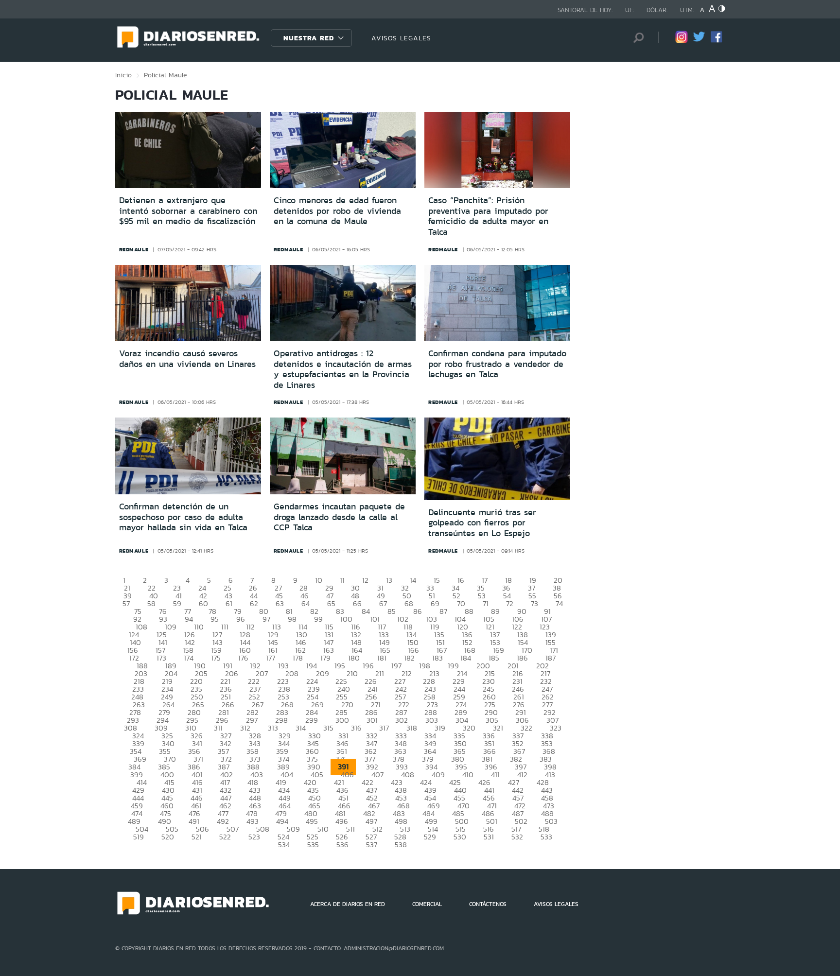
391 (343, 766)
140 (135, 642)
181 (381, 658)
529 (430, 837)
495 (312, 821)
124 (134, 634)
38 (557, 588)
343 (255, 743)
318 (411, 728)
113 (276, 627)
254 (312, 697)
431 (197, 790)
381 (487, 759)
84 (366, 611)
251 (226, 697)
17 (485, 580)
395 (461, 767)
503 (551, 821)
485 (458, 813)
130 (301, 634)
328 (255, 736)
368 (548, 751)
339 (138, 743)
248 (137, 697)
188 (142, 666)
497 (371, 821)
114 (302, 627)
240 (343, 689)
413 (550, 774)
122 (517, 627)
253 (283, 697)
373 (255, 759)
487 (518, 813)
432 (225, 790)
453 (401, 798)
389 (283, 767)
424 (426, 782)
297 (252, 720)
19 (532, 580)
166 (413, 650)
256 (371, 697)
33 (430, 588)
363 (400, 751)
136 (467, 634)
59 (177, 603)
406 (347, 774)
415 (169, 782)
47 (329, 596)
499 (431, 821)
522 (225, 837)
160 (245, 650)
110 (199, 627)
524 (283, 837)
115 (329, 627)
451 (343, 798)
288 (430, 712)
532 (517, 837)
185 (494, 658)
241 (373, 689)
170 (527, 650)
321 (498, 728)
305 (492, 720)
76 (163, 611)
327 (225, 736)
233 (138, 689)
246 (518, 689)
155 (550, 642)
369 (140, 759)
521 (197, 837)
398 (550, 767)
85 (391, 611)
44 (254, 596)
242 (401, 689)
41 (178, 596)
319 (440, 728)
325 (167, 736)
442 (518, 790)
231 (517, 681)
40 (153, 596)
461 (196, 806)
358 (252, 751)
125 (162, 634)
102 (402, 619)
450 (314, 798)
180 (354, 658)
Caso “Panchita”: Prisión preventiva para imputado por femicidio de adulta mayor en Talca (488, 216)
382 (516, 759)
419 (281, 782)
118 (408, 627)
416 (197, 782)
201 (513, 666)
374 (283, 759)
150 (413, 642)
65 (331, 603)
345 (313, 743)
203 (141, 673)
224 (312, 681)
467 (374, 806)
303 (431, 720)
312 (245, 728)
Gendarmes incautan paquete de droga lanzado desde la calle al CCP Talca (339, 517)
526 (342, 837)
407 (377, 774)
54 (507, 596)
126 (189, 634)
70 (461, 603)
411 (495, 774)
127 (217, 634)
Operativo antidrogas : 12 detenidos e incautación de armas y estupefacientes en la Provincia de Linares (343, 369)
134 (411, 634)
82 (314, 611)
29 (329, 588)
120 (462, 627)
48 (355, 596)
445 (167, 798)
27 (278, 588)
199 (453, 666)
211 (379, 673)
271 (376, 704)
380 (457, 759)
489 (134, 821)
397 (520, 767)
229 (459, 681)
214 (462, 673)
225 (341, 681)
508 (262, 829)
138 (522, 634)
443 (547, 790)
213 (434, 673)
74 (559, 603)
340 (168, 743)
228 (429, 681)
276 (519, 704)
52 (456, 596)
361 (341, 751)
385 (164, 767)
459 (137, 806)
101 (375, 619)
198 (424, 666)
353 (547, 743)
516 (488, 829)
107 (546, 619)
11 (342, 580)
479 (281, 813)
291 (520, 712)
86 (417, 611)
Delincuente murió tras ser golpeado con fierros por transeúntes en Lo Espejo (482, 523)
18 (508, 580)
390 (313, 767)
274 (461, 704)
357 (223, 751)
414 (142, 782)
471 (492, 806)
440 (460, 790)
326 (197, 736)
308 (130, 728)
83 (340, 611)
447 (225, 798)
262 (548, 697)
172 (134, 658)
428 (543, 782)
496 (341, 821)
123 (545, 627)
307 (552, 720)
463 (255, 806)
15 (437, 580)
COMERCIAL (427, 904)
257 (400, 697)
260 (489, 697)
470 (463, 806)
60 (203, 603)
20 (558, 580)
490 (164, 821)
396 (491, 767)
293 (133, 720)
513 (405, 829)
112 (250, 627)
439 (430, 790)
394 (431, 767)
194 (311, 666)
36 (506, 588)
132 (356, 634)
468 (403, 806)
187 (550, 658)
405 (317, 774)
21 (127, 588)
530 (460, 837)
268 (287, 704)
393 (402, 767)
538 (401, 844)
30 (355, 588)
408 (407, 774)
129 (273, 634)
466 (344, 806)
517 (516, 829)
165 (385, 650)
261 (518, 697)
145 (273, 642)
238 (284, 689)
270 (347, 704)
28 (303, 588)
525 (312, 837)
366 (489, 751)
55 (532, 596)
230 (488, 681)
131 (329, 634)
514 (433, 829)
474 (136, 813)
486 (488, 813)
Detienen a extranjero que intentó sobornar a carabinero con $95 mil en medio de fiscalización (188, 210)
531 (489, 837)
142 (190, 642)
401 (197, 774)
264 (168, 704)
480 (310, 813)
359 (282, 751)
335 (459, 736)
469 (433, 806)
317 (384, 728)
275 (489, 704)
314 (301, 728)
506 (202, 829)
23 (177, 588)
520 (167, 837)
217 (545, 673)
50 (406, 596)
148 (356, 642)
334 (430, 736)
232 (546, 681)
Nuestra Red (308, 38)
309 (161, 728)
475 (165, 813)
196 (368, 666)
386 (194, 767)
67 (383, 603)
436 (342, 790)
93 (163, 619)
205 (201, 673)
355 (165, 751)
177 (270, 658)
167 (442, 650)
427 (513, 782)
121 (490, 627)
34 (455, 588)
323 (555, 728)
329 (285, 736)
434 (284, 790)
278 (135, 712)
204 (171, 673)
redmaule (134, 249)
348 (401, 743)
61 (229, 603)
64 (305, 603)
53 (482, 596)
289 (461, 712)
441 (489, 790)
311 (218, 728)
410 (467, 774)
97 (266, 619)
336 (489, 736)
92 (137, 619)
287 (401, 712)
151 (440, 642)
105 (488, 619)
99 (318, 619)
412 (522, 774)
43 (228, 596)
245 (488, 689)
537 (371, 844)
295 (192, 720)
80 (263, 611)
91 (547, 611)
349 (430, 743)
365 (460, 751)
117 (382, 627)
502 (521, 821)
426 (484, 782)
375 (312, 759)
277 (547, 704)
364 (430, 751)
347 (371, 743)
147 (328, 642)
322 (526, 728)
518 (544, 829)
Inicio (123, 74)
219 (167, 681)
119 (434, 627)
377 (370, 759)
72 (509, 603)
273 (432, 704)
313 (273, 728)
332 (372, 736)
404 (286, 774)
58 (151, 603)
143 (217, 642)
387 (223, 767)
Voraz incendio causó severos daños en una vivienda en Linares (187, 358)
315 (328, 728)
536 (342, 844)
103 (431, 619)
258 (429, 697)
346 (342, 743)
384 (134, 767)
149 (384, 642)
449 (285, 798)
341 (197, 743)
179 (325, 658)
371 (198, 759)
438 (401, 790)
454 (430, 798)
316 (356, 728)
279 (164, 712)
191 (227, 666)
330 (314, 736)
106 (518, 619)
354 (135, 751)
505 (172, 829)
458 (547, 798)
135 (439, 634)
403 (256, 774)
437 (371, 790)
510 (323, 829)
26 (253, 588)
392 (372, 767)
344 (284, 743)
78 (212, 611)
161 (273, 650)
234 (167, 689)
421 (339, 782)
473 (548, 806)
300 (342, 720)
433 (255, 790)
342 (225, 743)
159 (216, 650)
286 (371, 712)
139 (550, 634)
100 (346, 619)
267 (257, 704)
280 (194, 712)
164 (356, 650)
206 (231, 673)
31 (380, 588)
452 (372, 798)
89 (495, 611)
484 (428, 813)
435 (313, 790)
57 (126, 603)
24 (202, 588)
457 (518, 798)
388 (253, 767)
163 (328, 650)
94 (189, 619)
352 (518, 743)
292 (549, 712)
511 (350, 829)
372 (226, 759)
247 (547, 689)
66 (357, 603)
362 (371, 751)
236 (226, 689)
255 (342, 697)
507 (233, 829)
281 (223, 712)
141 (162, 642)
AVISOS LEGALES (401, 38)
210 (352, 673)
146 (301, 642)
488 (547, 813)
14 (413, 580)
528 (400, 837)
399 (136, 774)
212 (407, 673)
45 (279, 596)
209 (322, 673)
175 (216, 658)
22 (152, 588)
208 (291, 673)
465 (314, 806)
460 (167, 806)
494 (282, 821)
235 (196, 689)
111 (224, 627)
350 (460, 743)
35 (481, 588)
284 (312, 712)
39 (127, 596)
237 (255, 689)
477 (223, 813)
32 (405, 588)
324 (138, 736)
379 (428, 759)
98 (292, 619)
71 (486, 603)
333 (401, 736)
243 (430, 689)
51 (432, 596)
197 (396, 666)
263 (139, 704)
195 (339, 666)
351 (489, 743)
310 (190, 728)
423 (396, 782)
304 (461, 720)
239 (314, 689)
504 (142, 829)
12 (365, 580)
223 (283, 681)
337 (518, 736)
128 (245, 634)
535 (313, 844)
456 (489, 798)
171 (554, 650)
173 (161, 658)
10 (318, 580)
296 (222, 720)
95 (214, 619)
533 (546, 837)
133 (384, 634)
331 (343, 736)
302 (401, 720)
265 (198, 704)
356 (194, 751)
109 (170, 627)
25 (227, 588)
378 (398, 759)
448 (255, 798)
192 (255, 666)
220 (196, 681)
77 (187, 611)
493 (252, 821)
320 (469, 728)
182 (409, 658)
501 (491, 821)
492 (223, 821)
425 (455, 782)
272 (403, 704)
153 (495, 642)
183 (437, 658)
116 (355, 627)
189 (170, 666)
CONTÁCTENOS (488, 904)
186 (522, 658)
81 (289, 611)
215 (490, 673)
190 (200, 666)
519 (138, 837)
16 (460, 580)
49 (381, 596)
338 (547, 736)
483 (399, 813)
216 (517, 673)
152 (467, 642)
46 (304, 596)
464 (285, 806)
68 (408, 603)
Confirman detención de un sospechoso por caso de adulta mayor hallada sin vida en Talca (183, 517)
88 (469, 611)
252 (254, 697)
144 (245, 642)
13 (389, 580)
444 (138, 798)
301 (372, 720)
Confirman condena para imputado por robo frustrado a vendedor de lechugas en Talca (497, 364)
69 (435, 603)
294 (163, 720)
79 (238, 611)
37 (531, 588)
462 (225, 806)
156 (132, 650)
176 (243, 658)
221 (225, 681)
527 (371, 837)
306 (522, 720)
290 (491, 712)
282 (252, 712)
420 (310, 782)
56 (558, 596)
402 (226, 774)
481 (340, 813)
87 (443, 611)
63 (280, 603)
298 (281, 720)
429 (138, 790)
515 (460, 829)
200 (483, 666)
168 (469, 650)
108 (141, 627)
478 (252, 813)
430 (168, 790)
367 (519, 751)
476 (194, 813)
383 (546, 759)
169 (498, 650)
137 (495, 634)
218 (139, 681)
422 (367, 782)
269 (317, 704)
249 (167, 697)
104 (460, 619)
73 (534, 603)
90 (521, 611)
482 (369, 813)
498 (401, 821)
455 (459, 798)
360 (312, 751)
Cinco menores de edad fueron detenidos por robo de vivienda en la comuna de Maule (337, 210)
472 (519, 806)
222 (254, 681)
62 (254, 603)
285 (341, 712)
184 (465, 658)
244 (459, 689)
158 (188, 650)
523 (254, 837)
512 (377, 829)
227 (399, 681)
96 (240, 619)
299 (311, 720)
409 (438, 774)
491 (194, 821)
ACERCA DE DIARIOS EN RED (347, 904)
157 (160, 650)
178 (298, 658)
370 (170, 759)
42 (203, 596)
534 (284, 844)
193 (283, 666)
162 (300, 650)
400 (167, 774)
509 (293, 829)
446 (197, 798)
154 (523, 642)
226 (371, 681)
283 (282, 712)
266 (228, 704)
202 (542, 666)
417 (225, 782)
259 (459, 697)
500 (462, 821)
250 (197, 697)
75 (137, 611)
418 (252, 782)
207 (262, 673)
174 (188, 658)
